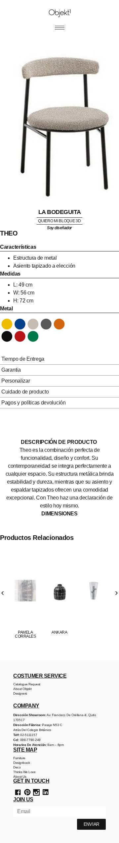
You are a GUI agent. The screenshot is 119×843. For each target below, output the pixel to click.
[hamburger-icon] (59, 27)
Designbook (21, 762)
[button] (2, 593)
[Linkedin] (45, 792)
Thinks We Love (24, 772)
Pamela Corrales (25, 634)
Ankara (59, 632)
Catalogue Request (26, 684)
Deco (16, 767)
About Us (19, 776)
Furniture (19, 758)
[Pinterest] (27, 792)
